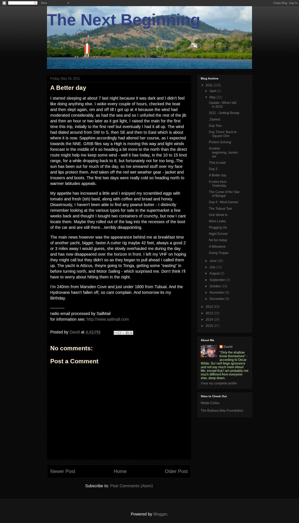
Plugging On (218, 227)
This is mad (217, 162)
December (217, 299)
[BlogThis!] (120, 333)
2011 (209, 85)
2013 (210, 313)
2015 (210, 326)
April (213, 91)
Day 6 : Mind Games (223, 202)
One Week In (218, 215)
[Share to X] (123, 333)
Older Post (176, 471)
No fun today (218, 240)
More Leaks (217, 221)
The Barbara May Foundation (222, 410)
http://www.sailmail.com (108, 319)
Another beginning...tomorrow (223, 152)
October (216, 286)
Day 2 (213, 169)
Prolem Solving (220, 142)
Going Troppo (219, 253)
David (228, 346)
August (215, 273)
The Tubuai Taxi (220, 208)
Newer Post (62, 471)
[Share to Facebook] (127, 333)
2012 (210, 306)
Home (120, 471)
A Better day (217, 175)
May (213, 97)
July (213, 267)
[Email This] (116, 333)
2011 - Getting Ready (224, 113)
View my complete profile (219, 383)
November (217, 292)
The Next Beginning (123, 20)
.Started (214, 119)
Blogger (160, 514)
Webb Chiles (210, 403)
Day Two (215, 125)
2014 (210, 319)
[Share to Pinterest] (131, 333)
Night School (218, 233)
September (218, 280)
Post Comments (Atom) (131, 486)
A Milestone (217, 246)
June (213, 261)
